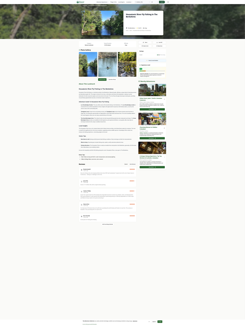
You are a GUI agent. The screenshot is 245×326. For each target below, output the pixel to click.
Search (162, 2)
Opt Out (154, 321)
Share (146, 42)
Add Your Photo (102, 79)
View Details (151, 109)
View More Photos (112, 79)
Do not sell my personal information (90, 324)
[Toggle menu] (168, 2)
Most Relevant (133, 164)
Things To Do (113, 2)
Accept (159, 321)
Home (127, 30)
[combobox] (155, 2)
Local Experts (121, 2)
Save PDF (160, 42)
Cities (131, 30)
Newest (126, 164)
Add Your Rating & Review (107, 224)
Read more (135, 321)
